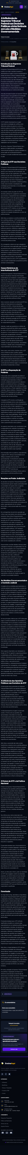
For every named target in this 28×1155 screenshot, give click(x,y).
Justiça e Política (6, 14)
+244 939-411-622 (9, 1102)
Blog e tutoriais (9, 12)
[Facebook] (5, 1074)
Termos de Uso (4, 1123)
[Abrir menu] (25, 6)
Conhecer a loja (14, 1049)
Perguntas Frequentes (6, 1118)
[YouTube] (9, 1074)
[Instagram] (2, 1074)
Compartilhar (13, 41)
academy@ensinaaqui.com (10, 1106)
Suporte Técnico (5, 1126)
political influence (8, 994)
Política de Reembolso (6, 1120)
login (14, 1010)
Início (2, 12)
